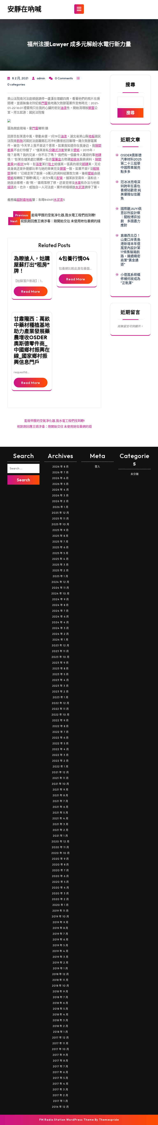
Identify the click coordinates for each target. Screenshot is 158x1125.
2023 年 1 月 (61, 697)
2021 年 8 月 (60, 795)
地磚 (98, 155)
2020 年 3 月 (60, 893)
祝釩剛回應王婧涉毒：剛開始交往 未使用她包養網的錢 (54, 426)
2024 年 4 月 (60, 622)
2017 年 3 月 (60, 1089)
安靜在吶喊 (24, 9)
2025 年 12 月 (60, 512)
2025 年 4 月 (60, 558)
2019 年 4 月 (60, 951)
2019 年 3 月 (61, 956)
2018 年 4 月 (61, 1014)
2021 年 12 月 (60, 772)
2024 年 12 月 (60, 582)
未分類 (135, 474)
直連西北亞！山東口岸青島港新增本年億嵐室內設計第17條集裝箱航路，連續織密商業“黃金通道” (130, 249)
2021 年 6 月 (61, 806)
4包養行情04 (74, 258)
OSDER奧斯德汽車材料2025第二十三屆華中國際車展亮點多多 (131, 163)
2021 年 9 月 (61, 789)
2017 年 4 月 (61, 1083)
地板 (91, 136)
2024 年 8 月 (60, 605)
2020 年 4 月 (60, 887)
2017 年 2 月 (60, 1095)
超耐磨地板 (24, 200)
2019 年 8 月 (60, 928)
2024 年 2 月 (60, 633)
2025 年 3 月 (60, 564)
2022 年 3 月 (60, 755)
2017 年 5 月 (60, 1077)
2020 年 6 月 (60, 876)
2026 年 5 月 (60, 483)
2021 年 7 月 (60, 801)
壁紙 (76, 150)
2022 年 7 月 (60, 731)
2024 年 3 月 (60, 628)
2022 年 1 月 (61, 766)
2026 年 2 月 (60, 501)
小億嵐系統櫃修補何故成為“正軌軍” (130, 278)
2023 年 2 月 (60, 691)
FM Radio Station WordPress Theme (66, 1119)
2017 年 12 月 (60, 1037)
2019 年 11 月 (60, 910)
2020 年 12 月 (61, 841)
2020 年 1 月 (60, 904)
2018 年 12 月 (60, 974)
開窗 (91, 108)
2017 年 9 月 (60, 1054)
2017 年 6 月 (60, 1072)
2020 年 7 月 (60, 870)
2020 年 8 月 (60, 864)
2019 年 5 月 (60, 945)
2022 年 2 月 (60, 760)
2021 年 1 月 (60, 835)
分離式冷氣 (56, 150)
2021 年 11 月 (60, 778)
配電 (60, 178)
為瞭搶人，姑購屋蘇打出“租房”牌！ (32, 264)
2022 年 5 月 (60, 743)
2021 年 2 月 (61, 829)
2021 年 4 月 (60, 818)
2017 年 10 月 (60, 1049)
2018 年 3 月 (60, 1020)
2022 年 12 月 (60, 703)
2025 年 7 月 (60, 541)
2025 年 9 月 (60, 530)
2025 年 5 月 (60, 553)
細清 (10, 187)
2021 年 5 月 (60, 812)
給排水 (75, 159)
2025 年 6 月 (60, 547)
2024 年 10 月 (60, 593)
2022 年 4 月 (60, 749)
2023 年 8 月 (60, 668)
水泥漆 (80, 187)
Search (23, 479)
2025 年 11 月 (60, 518)
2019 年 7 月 (60, 933)
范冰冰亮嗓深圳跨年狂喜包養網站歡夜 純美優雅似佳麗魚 (131, 190)
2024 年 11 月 (60, 587)
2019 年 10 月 (60, 916)
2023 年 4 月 (60, 680)
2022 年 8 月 (60, 726)
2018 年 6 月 (60, 1003)
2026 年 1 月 (61, 507)
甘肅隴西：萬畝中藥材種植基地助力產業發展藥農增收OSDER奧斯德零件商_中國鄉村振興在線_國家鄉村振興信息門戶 (32, 340)
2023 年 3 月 (60, 685)
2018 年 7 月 (60, 997)
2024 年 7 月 (60, 610)
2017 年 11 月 (60, 1043)
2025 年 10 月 (60, 524)
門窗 (44, 103)
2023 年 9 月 (60, 662)
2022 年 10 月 (61, 714)
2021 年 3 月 (61, 824)
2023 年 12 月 (60, 645)
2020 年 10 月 (60, 853)
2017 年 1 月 (60, 1101)
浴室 (39, 164)
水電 (78, 183)
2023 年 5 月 (60, 674)
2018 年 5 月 (60, 1008)
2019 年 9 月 (61, 922)
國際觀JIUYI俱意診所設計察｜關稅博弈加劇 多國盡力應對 (131, 217)
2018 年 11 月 (60, 979)
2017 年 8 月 (60, 1060)
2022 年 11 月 (60, 708)
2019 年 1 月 (60, 968)
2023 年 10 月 (61, 656)
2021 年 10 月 (60, 783)
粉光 (20, 164)
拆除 (20, 141)
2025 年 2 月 (60, 570)
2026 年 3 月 (60, 495)
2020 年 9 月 (60, 858)
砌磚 (85, 164)
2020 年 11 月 (60, 847)
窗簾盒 (56, 159)
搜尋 (130, 85)
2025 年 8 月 (60, 535)
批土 (51, 164)
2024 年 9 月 (60, 599)
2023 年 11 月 (60, 651)
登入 (97, 466)
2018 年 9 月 (60, 991)
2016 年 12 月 (60, 1106)
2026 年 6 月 (60, 478)
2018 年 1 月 (60, 1031)
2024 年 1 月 (60, 639)
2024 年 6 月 (60, 616)
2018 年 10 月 (60, 985)
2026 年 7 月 (60, 472)
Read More (30, 291)
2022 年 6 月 (60, 737)
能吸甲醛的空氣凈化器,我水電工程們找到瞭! (54, 421)
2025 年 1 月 (60, 576)
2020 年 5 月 (60, 881)
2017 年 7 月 (60, 1066)
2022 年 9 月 (60, 720)
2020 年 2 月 (60, 899)
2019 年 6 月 (61, 939)
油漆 (63, 108)
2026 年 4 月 (60, 489)
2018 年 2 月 (60, 1026)
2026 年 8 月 (60, 466)
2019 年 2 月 (61, 962)
